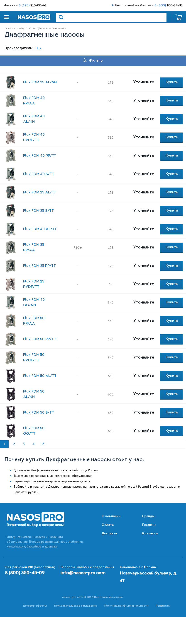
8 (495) (32, 5)
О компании (111, 516)
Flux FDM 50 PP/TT (39, 339)
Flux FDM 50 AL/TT (39, 376)
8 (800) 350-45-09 (25, 573)
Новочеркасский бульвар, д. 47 (148, 577)
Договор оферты (35, 606)
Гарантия (149, 525)
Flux (38, 48)
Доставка (109, 533)
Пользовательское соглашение (75, 606)
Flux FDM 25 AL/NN (40, 82)
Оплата (108, 525)
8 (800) (168, 5)
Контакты (150, 533)
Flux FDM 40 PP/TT (39, 156)
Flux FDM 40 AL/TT (40, 229)
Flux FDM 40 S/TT (38, 174)
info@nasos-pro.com (83, 573)
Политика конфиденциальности (126, 606)
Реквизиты (163, 606)
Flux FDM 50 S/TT (38, 413)
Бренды (148, 516)
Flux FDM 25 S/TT (38, 211)
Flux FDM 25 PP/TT (39, 266)
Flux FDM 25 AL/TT (39, 192)
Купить (172, 82)
